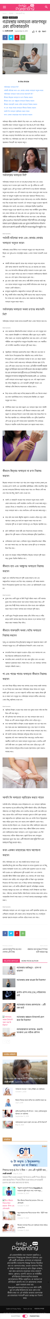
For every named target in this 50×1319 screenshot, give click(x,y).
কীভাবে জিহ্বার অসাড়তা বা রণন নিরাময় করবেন (18, 97)
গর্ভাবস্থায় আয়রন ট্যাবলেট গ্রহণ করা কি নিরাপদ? (30, 1018)
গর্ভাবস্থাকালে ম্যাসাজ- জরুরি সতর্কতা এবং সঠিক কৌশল (30, 1031)
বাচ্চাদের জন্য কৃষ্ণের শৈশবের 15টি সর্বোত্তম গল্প (37, 950)
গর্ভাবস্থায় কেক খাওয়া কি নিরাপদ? (31, 980)
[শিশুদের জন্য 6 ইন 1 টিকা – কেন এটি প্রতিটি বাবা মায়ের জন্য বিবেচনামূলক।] (25, 1156)
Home (5, 13)
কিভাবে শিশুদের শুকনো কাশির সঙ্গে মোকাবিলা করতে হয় (30, 1100)
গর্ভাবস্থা (11, 13)
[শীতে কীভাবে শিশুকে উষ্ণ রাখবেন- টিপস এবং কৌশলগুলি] (9, 1204)
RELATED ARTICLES (11, 960)
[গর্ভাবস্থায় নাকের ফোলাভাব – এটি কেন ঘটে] (9, 1007)
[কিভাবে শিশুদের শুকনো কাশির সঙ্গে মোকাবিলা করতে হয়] (8, 1102)
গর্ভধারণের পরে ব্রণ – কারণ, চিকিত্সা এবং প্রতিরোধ (29, 1089)
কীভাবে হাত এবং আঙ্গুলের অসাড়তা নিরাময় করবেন (19, 101)
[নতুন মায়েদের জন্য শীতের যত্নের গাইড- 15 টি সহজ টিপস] (9, 1215)
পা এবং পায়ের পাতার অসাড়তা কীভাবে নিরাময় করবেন (20, 108)
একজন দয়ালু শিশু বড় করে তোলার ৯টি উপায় (12, 950)
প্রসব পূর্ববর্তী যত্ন (20, 13)
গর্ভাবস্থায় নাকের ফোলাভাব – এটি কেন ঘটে (31, 1006)
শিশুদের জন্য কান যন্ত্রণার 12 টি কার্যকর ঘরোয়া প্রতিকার (24, 1078)
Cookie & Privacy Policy (13, 1309)
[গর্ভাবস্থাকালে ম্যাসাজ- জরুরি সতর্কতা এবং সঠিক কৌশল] (9, 1032)
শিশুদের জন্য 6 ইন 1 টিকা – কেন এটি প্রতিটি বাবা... (25, 1170)
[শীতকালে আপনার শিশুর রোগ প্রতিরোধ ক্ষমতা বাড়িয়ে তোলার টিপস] (9, 1228)
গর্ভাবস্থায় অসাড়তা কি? (11, 87)
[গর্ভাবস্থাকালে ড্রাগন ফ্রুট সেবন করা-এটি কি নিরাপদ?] (8, 1125)
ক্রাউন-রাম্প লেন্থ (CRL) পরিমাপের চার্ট (31, 994)
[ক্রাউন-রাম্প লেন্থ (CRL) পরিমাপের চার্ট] (9, 995)
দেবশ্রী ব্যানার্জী (9, 31)
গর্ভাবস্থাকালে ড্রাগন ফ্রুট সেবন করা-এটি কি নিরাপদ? (31, 1122)
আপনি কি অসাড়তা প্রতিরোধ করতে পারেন (16, 111)
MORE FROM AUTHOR (29, 960)
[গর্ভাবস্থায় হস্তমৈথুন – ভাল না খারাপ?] (9, 970)
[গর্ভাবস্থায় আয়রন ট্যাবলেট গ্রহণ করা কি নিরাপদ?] (9, 1021)
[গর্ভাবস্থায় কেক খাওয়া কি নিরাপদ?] (9, 983)
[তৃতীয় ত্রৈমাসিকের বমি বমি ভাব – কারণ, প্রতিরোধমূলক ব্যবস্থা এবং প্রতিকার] (8, 1113)
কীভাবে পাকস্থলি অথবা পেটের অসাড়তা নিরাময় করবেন (20, 104)
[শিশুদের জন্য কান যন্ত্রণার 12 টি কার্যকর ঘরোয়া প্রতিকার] (25, 1072)
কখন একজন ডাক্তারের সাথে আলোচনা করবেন (18, 115)
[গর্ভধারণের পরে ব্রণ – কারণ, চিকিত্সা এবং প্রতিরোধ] (8, 1091)
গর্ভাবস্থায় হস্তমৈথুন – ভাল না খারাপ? (29, 969)
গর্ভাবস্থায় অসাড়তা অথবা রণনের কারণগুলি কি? (18, 94)
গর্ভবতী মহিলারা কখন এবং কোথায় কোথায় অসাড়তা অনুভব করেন (23, 90)
